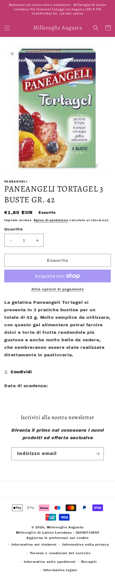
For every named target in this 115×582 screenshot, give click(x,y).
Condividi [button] (21, 372)
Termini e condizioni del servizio (60, 553)
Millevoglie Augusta (65, 527)
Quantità (13, 229)
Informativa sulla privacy (85, 544)
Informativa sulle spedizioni (50, 561)
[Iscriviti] (97, 453)
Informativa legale (60, 570)
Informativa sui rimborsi (34, 544)
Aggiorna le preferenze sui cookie (57, 537)
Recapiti (89, 561)
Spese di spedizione (51, 220)
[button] (7, 28)
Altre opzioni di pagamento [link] (57, 289)
